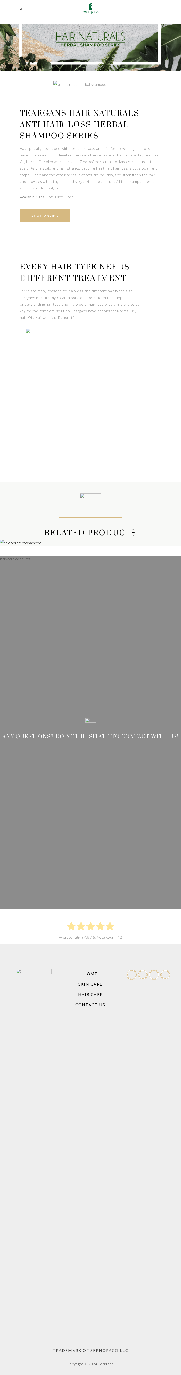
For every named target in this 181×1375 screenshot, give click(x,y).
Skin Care (90, 984)
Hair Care (90, 994)
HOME (90, 973)
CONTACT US (90, 1004)
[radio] (71, 927)
